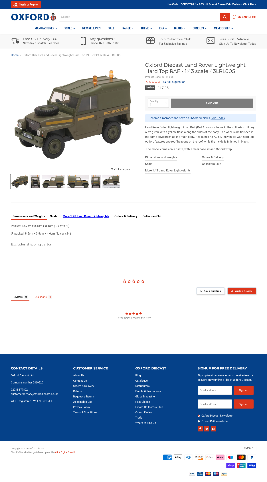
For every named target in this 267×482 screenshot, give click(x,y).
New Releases (91, 28)
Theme (145, 28)
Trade (138, 417)
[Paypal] (224, 474)
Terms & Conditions (85, 412)
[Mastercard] (208, 474)
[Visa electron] (200, 474)
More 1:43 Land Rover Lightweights (168, 170)
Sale (111, 28)
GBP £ (247, 447)
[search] (139, 17)
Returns (77, 391)
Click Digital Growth (65, 452)
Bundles (199, 28)
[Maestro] (216, 474)
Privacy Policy (81, 407)
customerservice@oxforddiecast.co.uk (34, 394)
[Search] (225, 17)
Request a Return (83, 396)
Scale (68, 28)
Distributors (142, 386)
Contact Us (80, 380)
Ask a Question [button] (212, 291)
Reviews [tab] (18, 297)
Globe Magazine (145, 396)
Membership (222, 28)
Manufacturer (45, 28)
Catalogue (141, 380)
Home (15, 55)
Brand (178, 28)
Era (162, 28)
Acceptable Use (82, 401)
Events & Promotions (148, 391)
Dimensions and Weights (161, 157)
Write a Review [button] (243, 291)
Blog (138, 375)
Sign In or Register (29, 4)
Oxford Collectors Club (149, 407)
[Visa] (192, 474)
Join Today (218, 118)
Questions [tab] (41, 297)
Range (126, 28)
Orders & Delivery (213, 157)
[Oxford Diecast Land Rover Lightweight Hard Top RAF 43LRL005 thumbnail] (35, 181)
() (247, 16)
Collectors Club (211, 164)
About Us (78, 375)
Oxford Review (144, 412)
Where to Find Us (145, 423)
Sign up (243, 390)
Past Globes (142, 401)
